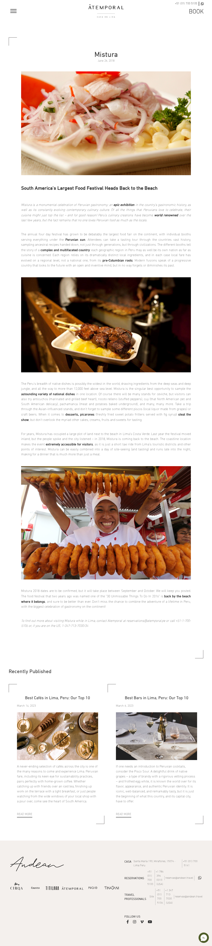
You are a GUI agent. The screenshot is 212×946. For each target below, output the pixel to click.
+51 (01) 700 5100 (150, 878)
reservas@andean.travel (179, 878)
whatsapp (199, 878)
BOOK (196, 12)
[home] (106, 11)
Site (151, 896)
